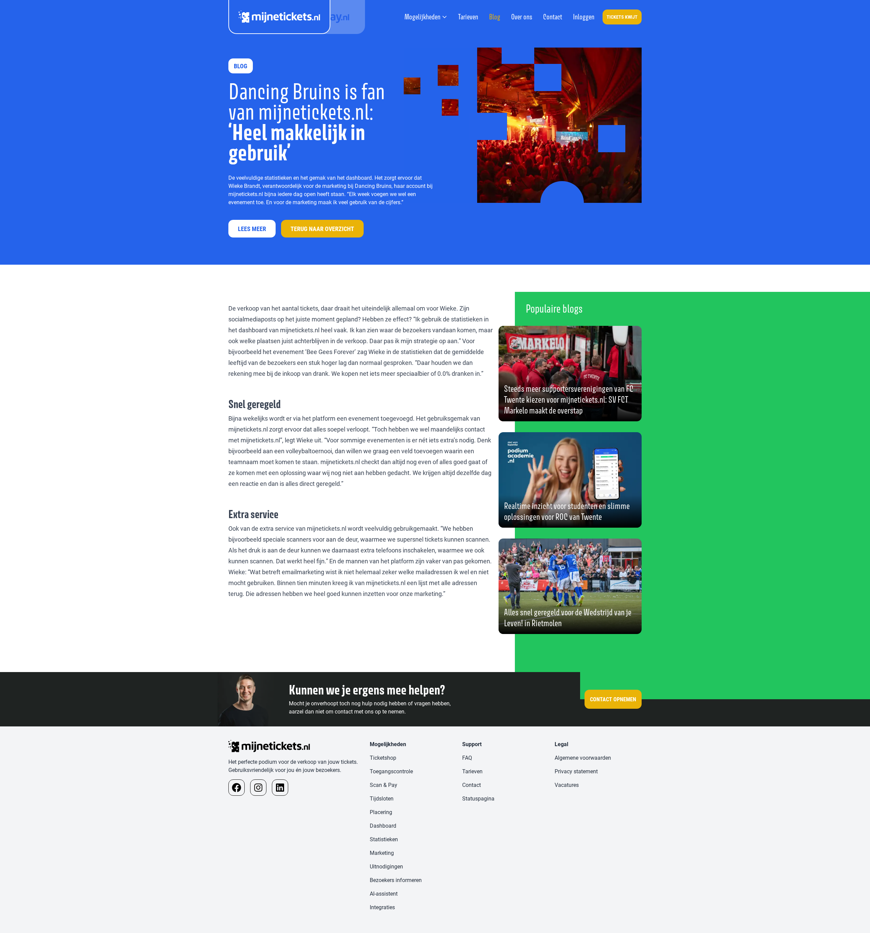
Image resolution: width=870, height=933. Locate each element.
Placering (381, 811)
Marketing (382, 852)
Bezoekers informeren (396, 879)
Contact (552, 17)
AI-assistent (384, 893)
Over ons (521, 17)
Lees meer (252, 229)
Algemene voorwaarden (583, 757)
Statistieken (384, 839)
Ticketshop (383, 757)
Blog (494, 17)
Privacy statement (576, 771)
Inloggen (583, 17)
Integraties (382, 907)
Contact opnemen (613, 699)
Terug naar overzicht (322, 229)
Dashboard (383, 825)
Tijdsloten (382, 798)
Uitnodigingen (386, 866)
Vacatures (567, 784)
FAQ (467, 757)
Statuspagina (478, 798)
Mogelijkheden (422, 17)
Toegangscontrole (391, 771)
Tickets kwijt (622, 17)
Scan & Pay (383, 784)
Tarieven (468, 17)
